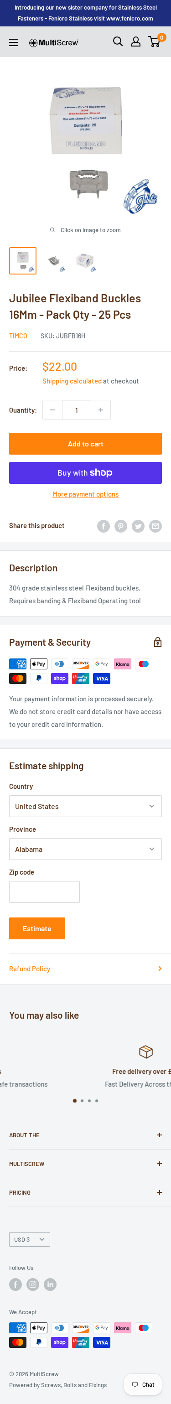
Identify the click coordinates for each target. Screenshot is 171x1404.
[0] (154, 41)
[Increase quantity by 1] (100, 410)
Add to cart (86, 443)
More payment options (85, 494)
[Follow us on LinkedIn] (50, 1284)
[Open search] (118, 41)
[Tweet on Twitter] (138, 525)
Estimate (37, 928)
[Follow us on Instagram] (32, 1284)
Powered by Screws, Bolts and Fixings (58, 1384)
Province (22, 829)
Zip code (21, 872)
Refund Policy (29, 968)
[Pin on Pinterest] (120, 525)
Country (21, 786)
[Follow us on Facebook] (15, 1284)
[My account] (135, 41)
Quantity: (23, 410)
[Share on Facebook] (103, 525)
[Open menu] (13, 42)
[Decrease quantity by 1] (52, 410)
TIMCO (18, 336)
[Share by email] (155, 525)
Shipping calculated (72, 381)
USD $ (22, 1239)
